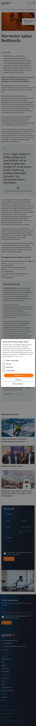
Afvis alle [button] (18, 380)
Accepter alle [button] (18, 375)
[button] (18, 384)
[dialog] (18, 363)
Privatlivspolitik (18, 356)
